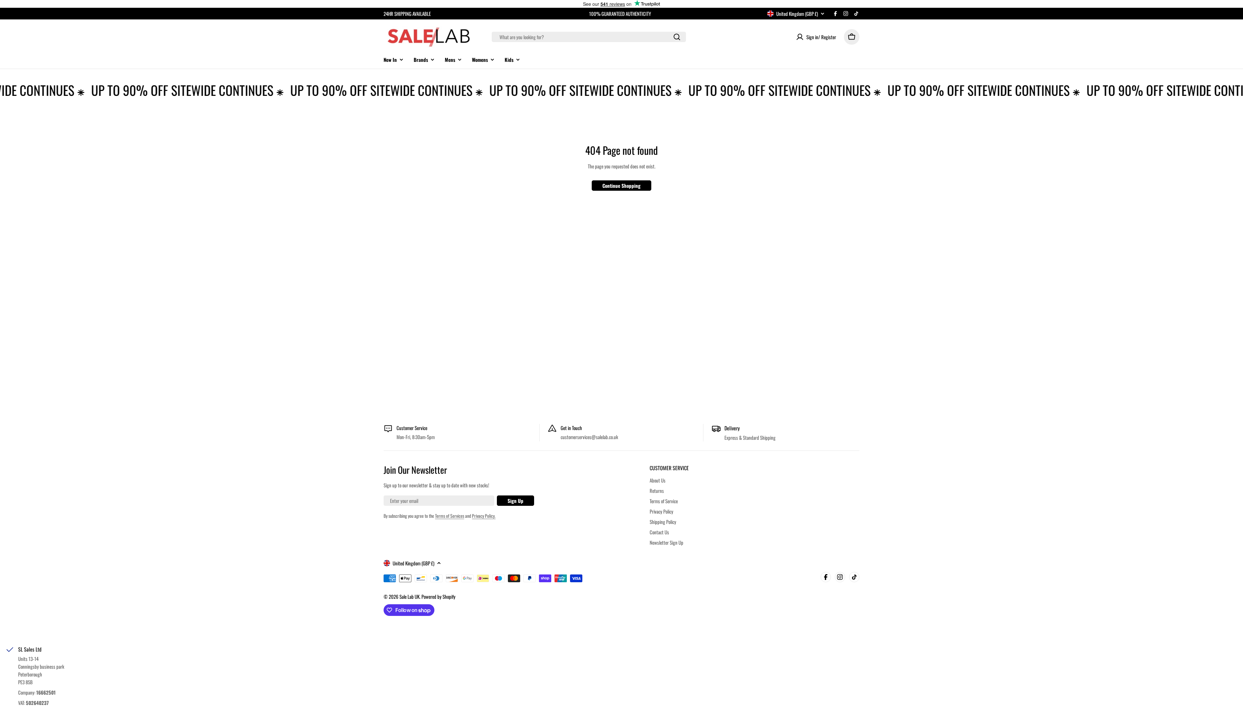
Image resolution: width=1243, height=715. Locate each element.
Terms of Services (449, 515)
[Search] (677, 37)
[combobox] (589, 37)
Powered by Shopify (438, 596)
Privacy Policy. (484, 515)
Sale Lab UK (409, 596)
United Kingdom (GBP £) (797, 13)
